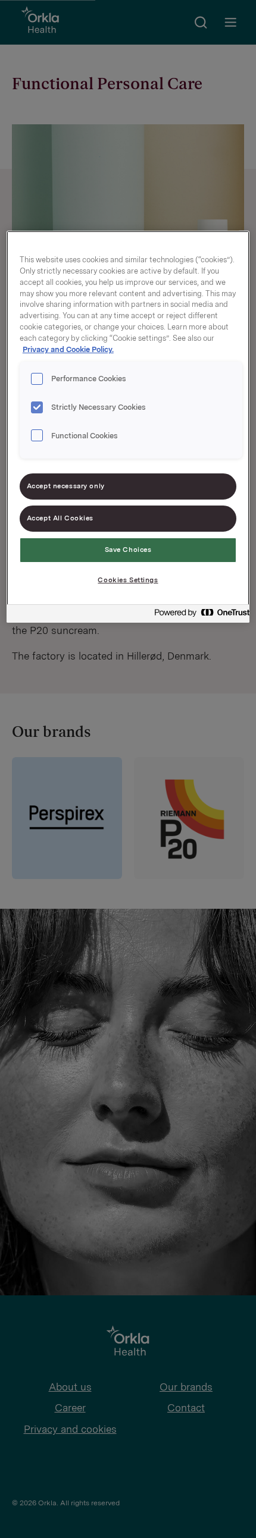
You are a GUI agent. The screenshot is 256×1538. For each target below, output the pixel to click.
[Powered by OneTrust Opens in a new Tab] (198, 615)
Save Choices (128, 549)
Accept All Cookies (60, 518)
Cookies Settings (128, 580)
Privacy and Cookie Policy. (68, 349)
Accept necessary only (66, 486)
